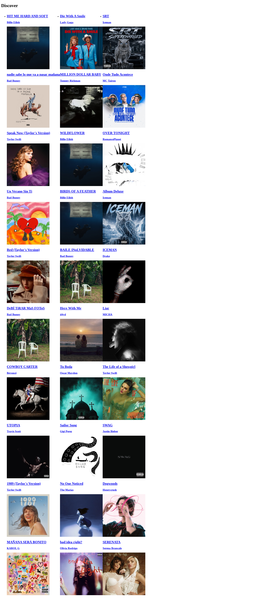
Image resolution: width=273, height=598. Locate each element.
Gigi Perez (66, 431)
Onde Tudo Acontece (118, 74)
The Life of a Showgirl (119, 367)
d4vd (63, 314)
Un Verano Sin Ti (19, 191)
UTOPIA (13, 425)
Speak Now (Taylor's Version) (28, 133)
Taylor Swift (14, 139)
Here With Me (70, 308)
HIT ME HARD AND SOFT (27, 16)
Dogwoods (110, 483)
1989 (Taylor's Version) (24, 483)
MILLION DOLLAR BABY (80, 74)
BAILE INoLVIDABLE (77, 250)
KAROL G (13, 548)
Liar (106, 308)
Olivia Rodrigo (68, 548)
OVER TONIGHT (116, 133)
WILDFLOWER (72, 133)
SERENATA (111, 542)
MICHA (107, 314)
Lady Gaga (66, 22)
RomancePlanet (112, 139)
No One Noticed (71, 483)
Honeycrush (110, 489)
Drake (106, 256)
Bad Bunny (13, 80)
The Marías (67, 489)
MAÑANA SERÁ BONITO (26, 542)
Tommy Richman (70, 80)
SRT (106, 16)
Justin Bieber (110, 431)
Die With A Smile (72, 16)
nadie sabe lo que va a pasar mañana (33, 74)
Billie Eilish (13, 22)
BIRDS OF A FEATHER (78, 191)
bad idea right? (71, 542)
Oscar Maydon (68, 372)
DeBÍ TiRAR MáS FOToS (26, 308)
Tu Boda (66, 367)
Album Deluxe (113, 191)
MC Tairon (109, 80)
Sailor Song (68, 425)
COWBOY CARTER (22, 367)
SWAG (108, 425)
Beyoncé (11, 372)
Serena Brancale (112, 548)
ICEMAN (110, 250)
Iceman (107, 22)
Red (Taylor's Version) (23, 250)
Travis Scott (14, 431)
